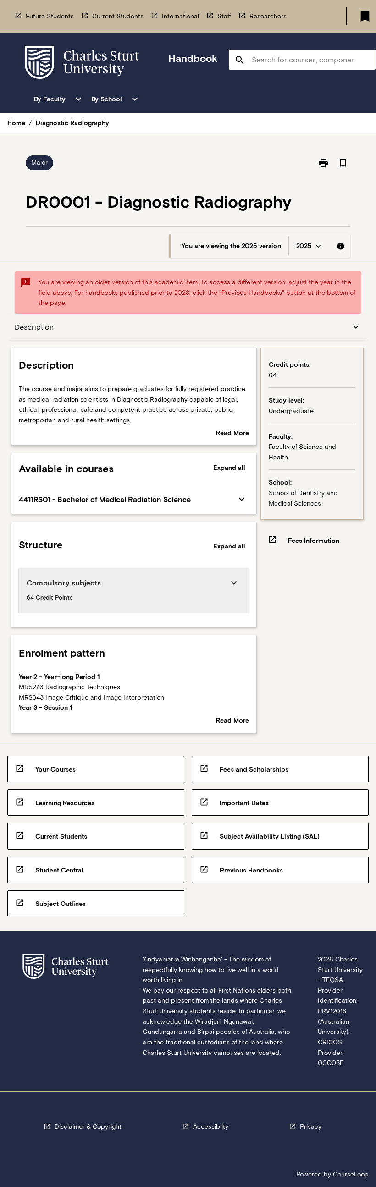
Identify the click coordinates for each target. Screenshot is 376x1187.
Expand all (229, 467)
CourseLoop (351, 1174)
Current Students (118, 16)
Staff (224, 16)
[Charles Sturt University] (82, 64)
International (180, 16)
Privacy (310, 1126)
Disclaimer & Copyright (88, 1126)
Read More (232, 433)
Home (16, 123)
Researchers (268, 16)
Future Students (50, 16)
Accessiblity (210, 1126)
